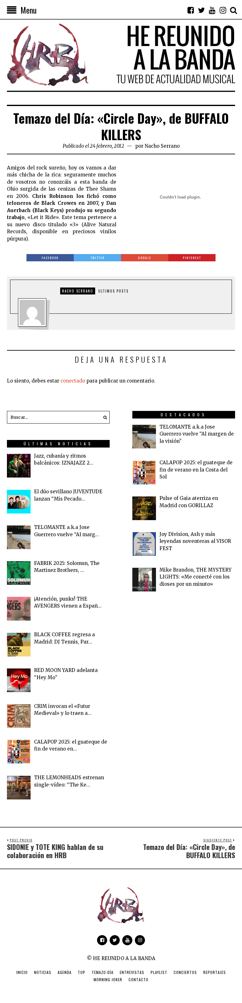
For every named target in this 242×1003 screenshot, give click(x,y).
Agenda (65, 972)
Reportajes (214, 972)
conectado (72, 381)
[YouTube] (212, 10)
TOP (81, 972)
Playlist (159, 972)
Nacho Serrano (162, 146)
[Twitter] (201, 10)
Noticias (42, 972)
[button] (103, 417)
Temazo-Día (102, 972)
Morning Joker (108, 979)
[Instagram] (222, 10)
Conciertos (185, 972)
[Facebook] (190, 10)
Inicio (22, 972)
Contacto (138, 979)
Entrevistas (132, 972)
